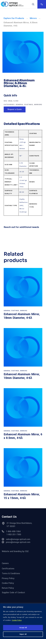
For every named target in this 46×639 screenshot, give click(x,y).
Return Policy (8, 588)
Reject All (23, 634)
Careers (5, 563)
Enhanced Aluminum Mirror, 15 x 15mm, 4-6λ (22, 496)
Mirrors (33, 18)
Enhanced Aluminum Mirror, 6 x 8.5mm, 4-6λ (23, 436)
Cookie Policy (17, 620)
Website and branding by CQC (15, 551)
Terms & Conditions (11, 573)
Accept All (23, 628)
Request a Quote (14, 109)
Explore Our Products (14, 18)
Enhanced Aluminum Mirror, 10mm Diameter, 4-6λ (22, 376)
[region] (23, 621)
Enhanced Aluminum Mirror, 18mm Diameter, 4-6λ (22, 316)
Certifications (8, 568)
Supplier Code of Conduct (13, 592)
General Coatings (24, 104)
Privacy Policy (8, 578)
